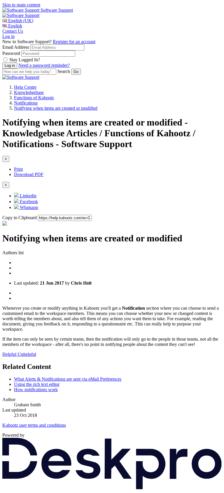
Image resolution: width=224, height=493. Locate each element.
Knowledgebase (29, 92)
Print (18, 169)
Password (11, 53)
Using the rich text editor (37, 384)
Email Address (15, 47)
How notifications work (36, 389)
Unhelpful (27, 354)
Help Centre (25, 87)
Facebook (28, 201)
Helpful (10, 354)
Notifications (26, 102)
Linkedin (27, 195)
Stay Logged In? (24, 59)
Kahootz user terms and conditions (34, 425)
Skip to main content (21, 4)
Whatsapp (28, 207)
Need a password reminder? (44, 65)
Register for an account (74, 41)
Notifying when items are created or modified (55, 108)
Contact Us (12, 31)
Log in (8, 36)
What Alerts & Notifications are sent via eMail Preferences (67, 379)
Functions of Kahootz (34, 97)
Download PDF (28, 174)
